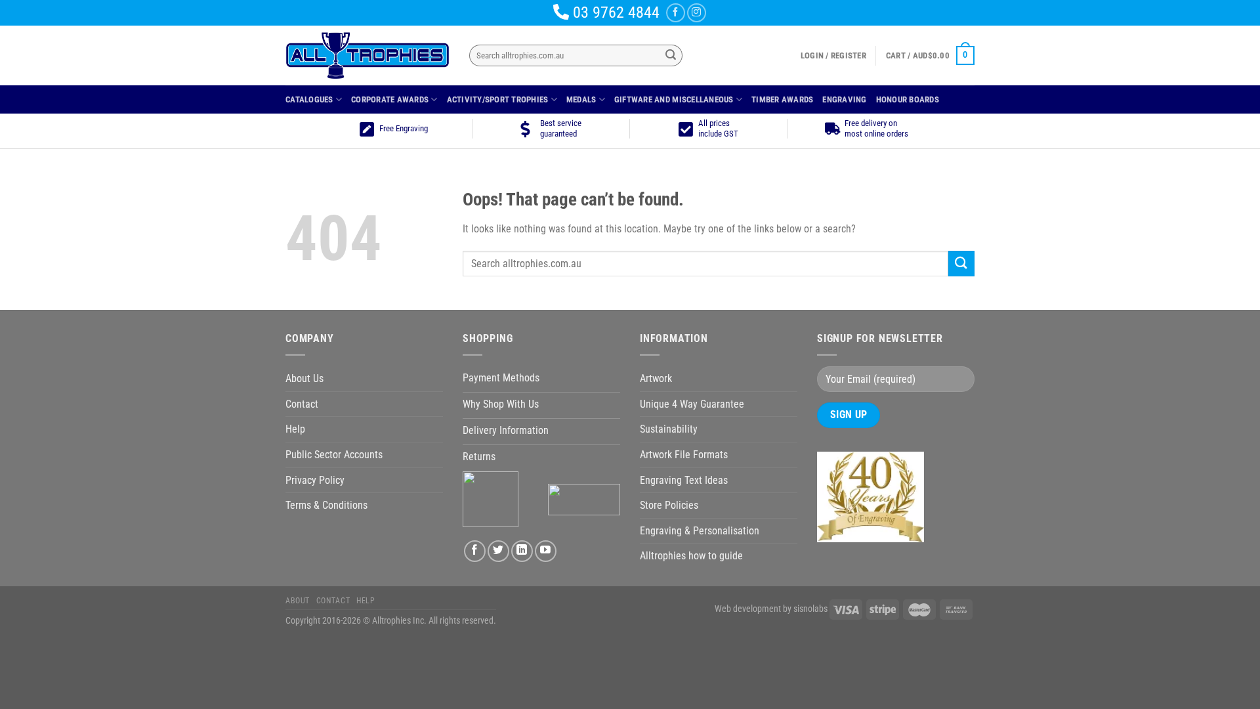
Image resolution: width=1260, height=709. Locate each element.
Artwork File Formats (684, 454)
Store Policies (669, 505)
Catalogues (309, 99)
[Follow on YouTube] (545, 551)
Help (295, 429)
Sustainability (669, 429)
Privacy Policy (315, 480)
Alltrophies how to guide (691, 555)
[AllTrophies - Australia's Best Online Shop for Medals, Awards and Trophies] (367, 55)
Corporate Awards (390, 99)
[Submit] (671, 56)
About (297, 600)
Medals (581, 99)
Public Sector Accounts (334, 454)
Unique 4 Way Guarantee (692, 404)
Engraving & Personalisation (699, 531)
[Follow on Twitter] (498, 551)
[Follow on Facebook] (675, 12)
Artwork (656, 378)
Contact (301, 404)
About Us (304, 378)
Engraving (844, 99)
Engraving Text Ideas (684, 480)
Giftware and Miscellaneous (674, 99)
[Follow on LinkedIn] (522, 551)
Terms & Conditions (326, 505)
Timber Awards (782, 99)
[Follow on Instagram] (696, 12)
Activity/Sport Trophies (498, 99)
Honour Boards (907, 99)
